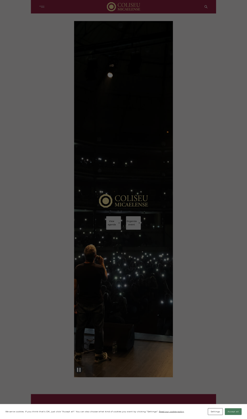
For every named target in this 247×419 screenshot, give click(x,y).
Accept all (233, 411)
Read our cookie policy (171, 411)
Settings (215, 411)
